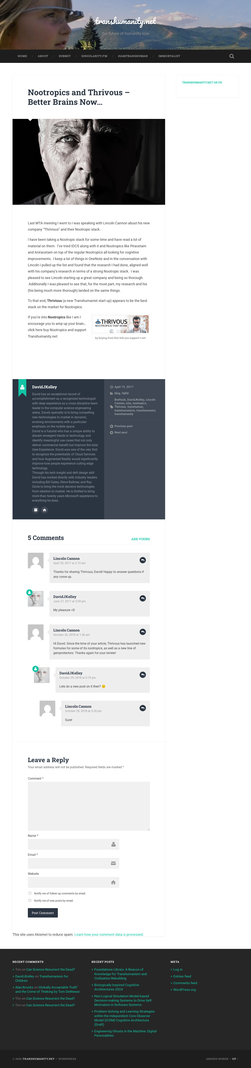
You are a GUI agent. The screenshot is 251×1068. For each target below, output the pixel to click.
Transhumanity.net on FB (202, 82)
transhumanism (125, 410)
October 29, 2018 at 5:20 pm (83, 711)
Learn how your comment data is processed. (109, 934)
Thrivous (120, 407)
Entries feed (182, 976)
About (43, 56)
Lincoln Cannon (66, 558)
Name (33, 835)
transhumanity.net (125, 21)
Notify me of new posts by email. (54, 900)
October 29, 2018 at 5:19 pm (77, 677)
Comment (36, 778)
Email (33, 854)
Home (22, 56)
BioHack (120, 399)
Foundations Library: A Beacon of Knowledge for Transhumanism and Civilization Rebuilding (120, 973)
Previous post (124, 426)
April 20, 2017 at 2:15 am (69, 563)
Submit (65, 56)
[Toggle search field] (231, 56)
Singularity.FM (94, 56)
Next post (121, 432)
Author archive (35, 510)
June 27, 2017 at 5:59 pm (69, 601)
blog (117, 393)
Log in (177, 969)
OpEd (125, 393)
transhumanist (145, 410)
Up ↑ (235, 1058)
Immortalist (169, 56)
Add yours (140, 539)
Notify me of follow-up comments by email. (60, 893)
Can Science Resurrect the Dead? (50, 969)
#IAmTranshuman (133, 56)
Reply (143, 560)
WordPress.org (184, 990)
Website (33, 873)
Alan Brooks (24, 987)
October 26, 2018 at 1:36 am (71, 635)
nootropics (139, 403)
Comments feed (185, 983)
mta (128, 403)
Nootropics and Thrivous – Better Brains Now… (79, 97)
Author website (44, 510)
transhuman (135, 407)
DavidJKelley (135, 399)
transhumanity (124, 414)
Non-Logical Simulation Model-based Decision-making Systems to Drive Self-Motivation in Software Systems (123, 1000)
